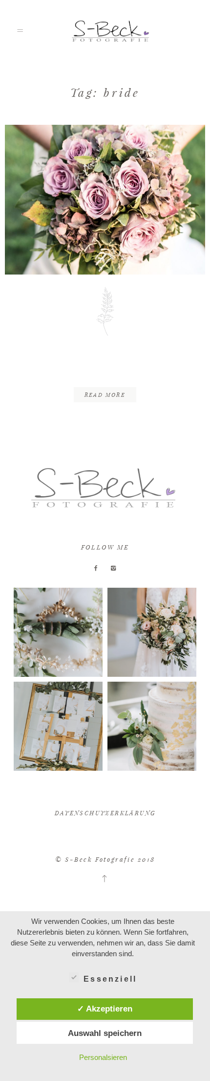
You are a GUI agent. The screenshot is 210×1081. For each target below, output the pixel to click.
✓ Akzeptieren (104, 1008)
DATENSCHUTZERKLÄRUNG (105, 813)
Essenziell (110, 979)
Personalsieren (103, 1057)
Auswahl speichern (105, 1033)
